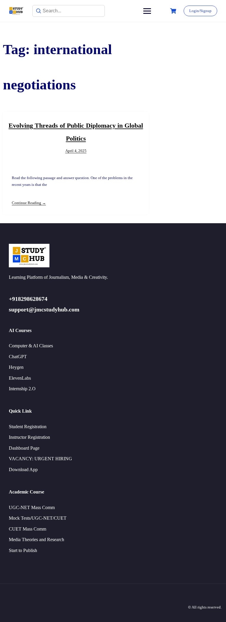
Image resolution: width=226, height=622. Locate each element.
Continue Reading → (29, 203)
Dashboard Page (24, 448)
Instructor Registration (29, 437)
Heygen (16, 367)
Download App (23, 469)
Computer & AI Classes (31, 345)
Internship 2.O (22, 388)
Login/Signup (200, 11)
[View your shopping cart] (174, 11)
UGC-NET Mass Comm (32, 507)
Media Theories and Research (36, 539)
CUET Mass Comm (27, 528)
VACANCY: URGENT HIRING (40, 458)
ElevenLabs (20, 378)
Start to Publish (23, 550)
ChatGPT (18, 356)
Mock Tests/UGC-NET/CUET (38, 518)
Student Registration (27, 426)
